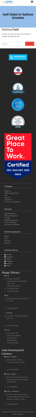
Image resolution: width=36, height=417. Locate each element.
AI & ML (7, 218)
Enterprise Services (11, 220)
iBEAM (6, 236)
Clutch (8, 265)
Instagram (9, 261)
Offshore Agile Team (11, 193)
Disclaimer (20, 414)
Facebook (9, 257)
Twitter (8, 259)
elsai (6, 238)
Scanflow (7, 241)
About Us (7, 191)
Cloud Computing (10, 222)
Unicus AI (7, 243)
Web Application (10, 213)
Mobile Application (10, 216)
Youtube (9, 263)
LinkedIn (9, 255)
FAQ (5, 195)
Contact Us (8, 200)
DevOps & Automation (12, 224)
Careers (7, 197)
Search (29, 44)
